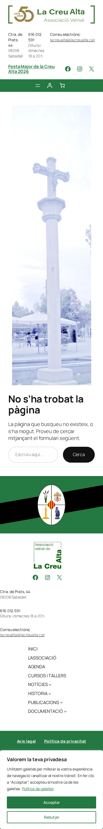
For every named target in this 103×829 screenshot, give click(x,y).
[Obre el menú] (37, 85)
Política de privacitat (65, 741)
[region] (51, 789)
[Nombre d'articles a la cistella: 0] (62, 85)
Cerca (79, 454)
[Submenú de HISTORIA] (49, 693)
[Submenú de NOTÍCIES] (50, 684)
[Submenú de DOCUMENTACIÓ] (65, 711)
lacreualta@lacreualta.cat (72, 39)
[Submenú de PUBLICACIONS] (61, 702)
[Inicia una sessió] (49, 85)
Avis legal (26, 741)
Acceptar (51, 802)
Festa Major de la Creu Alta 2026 (31, 68)
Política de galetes (38, 788)
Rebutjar (51, 817)
